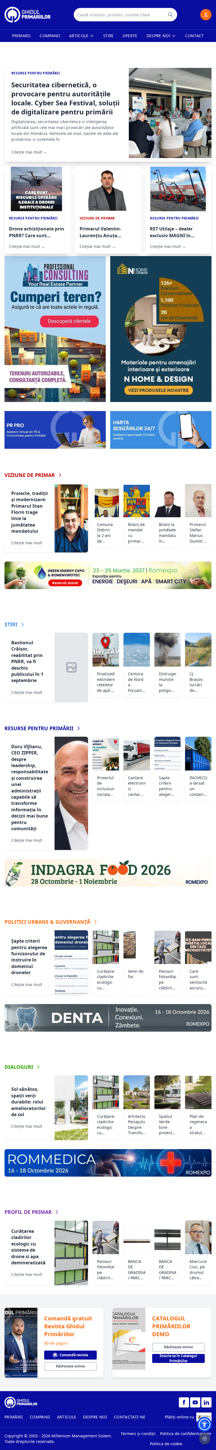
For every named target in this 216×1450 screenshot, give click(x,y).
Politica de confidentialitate (185, 1433)
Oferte (130, 35)
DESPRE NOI (95, 1417)
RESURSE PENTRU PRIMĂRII (38, 728)
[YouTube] (195, 1402)
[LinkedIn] (206, 1402)
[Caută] (170, 14)
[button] (204, 1424)
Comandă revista (74, 1355)
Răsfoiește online (70, 1366)
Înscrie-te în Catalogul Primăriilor (178, 1358)
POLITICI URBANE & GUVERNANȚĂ (47, 921)
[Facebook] (184, 1402)
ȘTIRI (10, 624)
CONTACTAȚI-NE (130, 1417)
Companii (50, 35)
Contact (194, 35)
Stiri (108, 35)
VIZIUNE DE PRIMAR (29, 475)
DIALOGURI (18, 1066)
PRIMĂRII (13, 1417)
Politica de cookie (166, 1443)
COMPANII (40, 1417)
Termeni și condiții (138, 1433)
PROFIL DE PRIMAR (28, 1212)
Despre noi (159, 35)
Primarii (21, 35)
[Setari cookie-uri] (204, 1438)
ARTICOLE (66, 1417)
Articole (79, 35)
